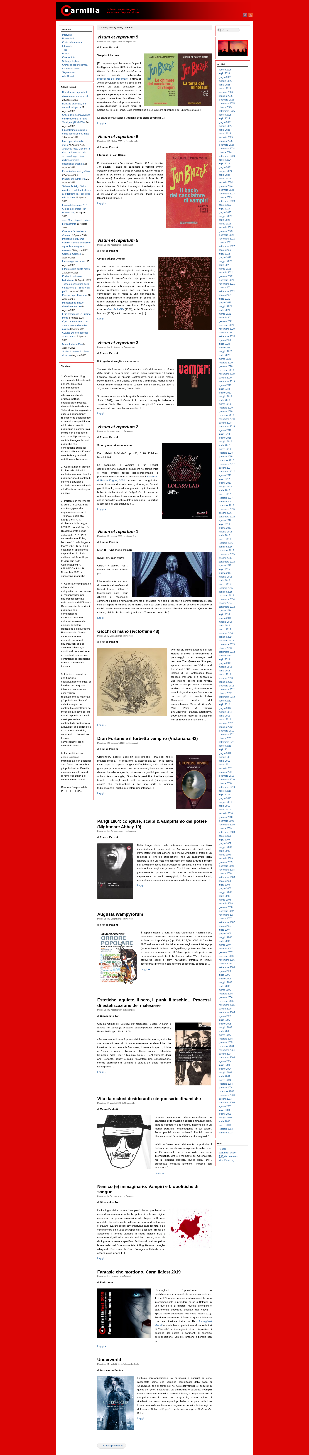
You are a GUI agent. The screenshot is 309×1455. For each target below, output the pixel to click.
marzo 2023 (225, 223)
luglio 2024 (224, 163)
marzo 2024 (225, 178)
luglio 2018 (224, 434)
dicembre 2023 (226, 190)
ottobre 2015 (225, 558)
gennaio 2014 (225, 636)
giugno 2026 (225, 77)
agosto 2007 (225, 926)
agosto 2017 (225, 475)
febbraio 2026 (226, 92)
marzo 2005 (225, 1035)
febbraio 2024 (226, 182)
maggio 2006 (225, 982)
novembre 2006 (227, 959)
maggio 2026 (225, 81)
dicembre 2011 (226, 730)
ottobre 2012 (225, 693)
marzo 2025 (225, 133)
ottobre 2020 (225, 332)
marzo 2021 (225, 313)
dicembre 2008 (226, 866)
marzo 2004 (225, 1080)
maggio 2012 (225, 712)
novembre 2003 (227, 1095)
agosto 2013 (225, 655)
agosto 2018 (225, 430)
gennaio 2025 (225, 141)
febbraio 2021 (226, 317)
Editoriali (127, 1276)
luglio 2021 (224, 298)
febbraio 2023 (226, 227)
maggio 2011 (225, 757)
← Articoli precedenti (111, 1445)
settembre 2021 (227, 291)
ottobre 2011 (225, 738)
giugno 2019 (225, 392)
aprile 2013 (224, 670)
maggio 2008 (225, 892)
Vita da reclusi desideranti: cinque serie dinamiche (149, 1098)
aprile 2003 (224, 1121)
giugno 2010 (225, 798)
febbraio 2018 (226, 452)
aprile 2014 (224, 625)
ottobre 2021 (225, 287)
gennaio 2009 (225, 862)
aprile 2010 (224, 805)
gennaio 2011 (225, 772)
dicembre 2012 (226, 685)
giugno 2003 (225, 1113)
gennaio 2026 (225, 96)
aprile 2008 (224, 896)
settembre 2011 (227, 742)
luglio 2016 (224, 524)
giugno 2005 (225, 1023)
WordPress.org (226, 1160)
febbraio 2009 (226, 858)
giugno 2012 (225, 708)
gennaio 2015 (225, 591)
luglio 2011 (224, 749)
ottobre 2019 (225, 377)
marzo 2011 (225, 764)
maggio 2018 (225, 441)
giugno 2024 (225, 167)
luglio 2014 (224, 614)
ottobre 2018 (225, 422)
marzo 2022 (225, 268)
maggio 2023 (225, 216)
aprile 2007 (224, 941)
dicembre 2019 (226, 370)
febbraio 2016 (226, 543)
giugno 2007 (225, 933)
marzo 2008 (225, 899)
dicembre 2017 (226, 460)
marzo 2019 (225, 404)
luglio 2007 (224, 929)
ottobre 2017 (225, 467)
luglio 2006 (224, 975)
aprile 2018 (224, 445)
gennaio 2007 (225, 952)
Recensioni (129, 347)
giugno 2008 (225, 888)
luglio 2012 (224, 704)
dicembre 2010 (226, 775)
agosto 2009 (225, 836)
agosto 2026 (225, 69)
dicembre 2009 (226, 821)
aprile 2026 (224, 84)
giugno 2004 (225, 1068)
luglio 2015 (224, 569)
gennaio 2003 (225, 1132)
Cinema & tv (131, 535)
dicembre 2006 (226, 956)
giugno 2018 (225, 437)
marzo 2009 (225, 854)
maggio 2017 (225, 486)
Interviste (67, 46)
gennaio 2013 (225, 682)
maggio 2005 (225, 1027)
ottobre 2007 (225, 918)
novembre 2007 (227, 914)
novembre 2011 (226, 734)
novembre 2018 (227, 419)
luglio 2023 (224, 208)
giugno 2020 (225, 347)
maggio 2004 (225, 1072)
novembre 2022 (227, 238)
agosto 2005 (225, 1016)
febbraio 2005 (226, 1038)
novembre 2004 (227, 1050)
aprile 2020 (224, 355)
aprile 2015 (224, 580)
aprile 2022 (224, 265)
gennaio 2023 (225, 231)
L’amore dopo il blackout (74, 295)
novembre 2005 (227, 1005)
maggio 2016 (225, 531)
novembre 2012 (227, 689)
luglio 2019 (224, 389)
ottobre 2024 (225, 152)
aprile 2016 (224, 535)
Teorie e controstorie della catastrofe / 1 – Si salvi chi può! (76, 288)
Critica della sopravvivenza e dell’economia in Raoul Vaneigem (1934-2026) (76, 119)
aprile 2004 (224, 1076)
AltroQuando (68, 76)
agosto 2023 (225, 205)
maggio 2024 (225, 171)
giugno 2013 (225, 663)
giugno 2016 (225, 528)
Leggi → (102, 123)
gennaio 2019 (225, 411)
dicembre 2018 (226, 415)
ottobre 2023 (225, 197)
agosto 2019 (225, 385)
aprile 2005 (224, 1031)
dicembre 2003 (226, 1091)
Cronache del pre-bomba (74, 64)
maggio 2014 (225, 621)
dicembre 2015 (226, 550)
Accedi (222, 1149)
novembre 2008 (227, 869)
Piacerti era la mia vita (73, 178)
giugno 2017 (225, 482)
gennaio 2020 (225, 366)
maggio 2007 (225, 937)
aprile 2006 (224, 986)
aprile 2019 (224, 400)
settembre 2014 (227, 606)
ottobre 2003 (225, 1098)
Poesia (65, 53)
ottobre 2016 (225, 513)
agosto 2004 (225, 1061)
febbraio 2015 (226, 588)
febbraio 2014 (226, 633)
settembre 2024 (227, 156)
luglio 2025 (224, 118)
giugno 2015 (225, 573)
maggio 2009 (225, 847)
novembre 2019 (227, 374)
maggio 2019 (225, 396)
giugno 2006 (225, 978)
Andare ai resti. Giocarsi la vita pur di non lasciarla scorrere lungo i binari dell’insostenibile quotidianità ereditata (76, 156)
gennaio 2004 (225, 1087)
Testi (64, 49)
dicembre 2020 (226, 325)
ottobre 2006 (225, 963)
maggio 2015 (225, 576)
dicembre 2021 (226, 280)
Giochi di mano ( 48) (128, 631)
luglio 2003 (224, 1110)
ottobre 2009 (225, 828)
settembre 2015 (227, 561)
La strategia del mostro (74, 261)
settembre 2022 (227, 246)
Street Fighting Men (72, 344)
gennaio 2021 (225, 321)
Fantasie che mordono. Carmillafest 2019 (139, 1272)
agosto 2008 (225, 881)
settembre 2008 (227, 877)
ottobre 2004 (225, 1053)
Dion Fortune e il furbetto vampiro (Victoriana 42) (147, 738)
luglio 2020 (224, 344)
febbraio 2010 (226, 813)
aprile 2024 (224, 174)
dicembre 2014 (226, 595)
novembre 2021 (227, 283)
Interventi (129, 244)
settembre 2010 (227, 787)
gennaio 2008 (225, 907)
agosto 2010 (225, 790)
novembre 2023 (227, 193)
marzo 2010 (225, 809)
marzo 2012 (225, 719)
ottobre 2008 (225, 873)
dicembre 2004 (226, 1046)
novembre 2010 (227, 779)
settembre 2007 (227, 922)
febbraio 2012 (226, 723)
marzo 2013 (225, 674)
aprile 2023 (224, 220)
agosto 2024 (225, 159)
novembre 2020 (227, 328)
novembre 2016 (227, 509)
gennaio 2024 (225, 186)
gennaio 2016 (225, 546)
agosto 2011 (225, 745)
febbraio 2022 (226, 272)
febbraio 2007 (226, 948)
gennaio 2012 (225, 727)
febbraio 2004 (226, 1083)
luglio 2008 (224, 884)
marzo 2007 (225, 944)
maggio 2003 (225, 1117)
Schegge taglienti (130, 1364)
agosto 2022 (225, 250)
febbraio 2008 (226, 903)
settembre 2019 (227, 381)
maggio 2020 (225, 351)
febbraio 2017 (226, 498)
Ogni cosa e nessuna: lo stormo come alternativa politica (74, 325)
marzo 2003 (225, 1125)
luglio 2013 (224, 659)
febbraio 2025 (226, 137)
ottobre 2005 (225, 1008)
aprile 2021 (224, 310)
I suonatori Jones (71, 68)
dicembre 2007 (226, 911)
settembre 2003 (227, 1102)
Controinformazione (72, 42)
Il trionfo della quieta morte (76, 269)
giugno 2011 (225, 753)
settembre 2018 (227, 426)
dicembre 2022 (226, 235)
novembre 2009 (227, 824)
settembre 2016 (227, 516)
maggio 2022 (225, 261)
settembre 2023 (227, 201)
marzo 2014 (225, 629)
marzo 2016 (225, 539)
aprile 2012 (224, 715)
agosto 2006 (225, 971)
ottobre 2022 (225, 242)
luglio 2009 (224, 839)
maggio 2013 (225, 667)
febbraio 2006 (226, 993)
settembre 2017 (227, 471)
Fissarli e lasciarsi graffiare (76, 171)
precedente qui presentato (112, 78)
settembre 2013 (227, 652)
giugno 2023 (225, 212)
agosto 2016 (225, 520)
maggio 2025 (225, 126)
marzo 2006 (225, 990)
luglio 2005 (224, 1020)
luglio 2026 (224, 73)
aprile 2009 (224, 851)
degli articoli (228, 1152)
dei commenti (228, 1156)
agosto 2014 (225, 610)
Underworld (109, 1359)
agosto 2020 (225, 340)
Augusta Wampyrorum (120, 914)
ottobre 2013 (225, 648)
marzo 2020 (225, 359)
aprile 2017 (224, 490)
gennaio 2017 (225, 501)
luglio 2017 (224, 479)
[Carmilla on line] (154, 10)
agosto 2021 (225, 295)
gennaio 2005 (225, 1042)
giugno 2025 (225, 122)
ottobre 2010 (225, 783)
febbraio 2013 (226, 678)
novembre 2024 (227, 148)
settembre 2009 (227, 832)
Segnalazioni (130, 41)
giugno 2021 (225, 302)
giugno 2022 (225, 257)
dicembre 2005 (226, 1001)
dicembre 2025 (226, 99)
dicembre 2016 (226, 505)
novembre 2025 (227, 103)
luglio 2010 (224, 794)
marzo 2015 (225, 584)
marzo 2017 (225, 494)
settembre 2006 (227, 967)
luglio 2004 (224, 1065)
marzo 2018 (225, 449)
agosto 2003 (225, 1106)
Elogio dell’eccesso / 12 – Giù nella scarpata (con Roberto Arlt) (75, 209)
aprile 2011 (224, 760)
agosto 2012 (225, 700)
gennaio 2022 (225, 276)
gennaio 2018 (225, 456)
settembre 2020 (227, 336)
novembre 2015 (227, 554)
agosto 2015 (225, 565)
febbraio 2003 (226, 1129)
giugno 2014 (225, 618)
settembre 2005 (227, 1012)
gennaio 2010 (225, 817)
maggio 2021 (225, 306)
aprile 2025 (224, 129)
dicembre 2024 (226, 144)
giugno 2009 (225, 843)
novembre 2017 (227, 464)
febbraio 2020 (226, 362)
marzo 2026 (225, 88)
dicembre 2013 (226, 640)
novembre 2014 (227, 599)
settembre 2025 (227, 111)
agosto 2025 (225, 114)
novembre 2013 (227, 644)
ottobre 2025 (225, 107)
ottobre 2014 (225, 603)
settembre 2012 (227, 697)
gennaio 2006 (225, 997)
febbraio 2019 (226, 407)
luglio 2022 (224, 253)
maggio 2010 (225, 802)
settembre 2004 (227, 1057)
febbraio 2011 (225, 768)
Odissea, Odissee (71, 254)
